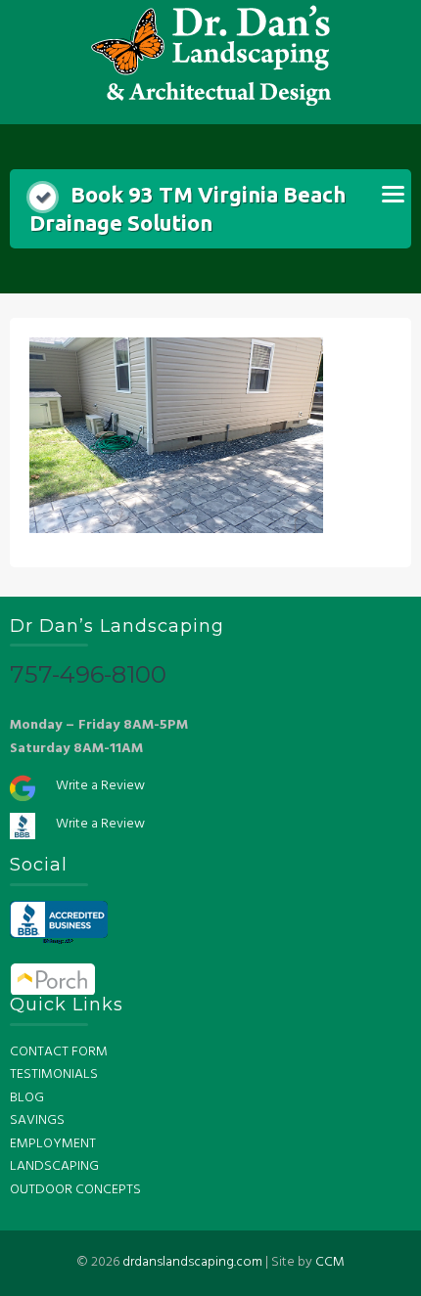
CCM (330, 1262)
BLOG (27, 1098)
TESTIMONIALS (54, 1074)
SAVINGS (37, 1120)
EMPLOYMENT (53, 1144)
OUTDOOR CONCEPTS (75, 1190)
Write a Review (100, 786)
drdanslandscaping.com (192, 1262)
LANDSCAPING (54, 1166)
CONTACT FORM (59, 1052)
